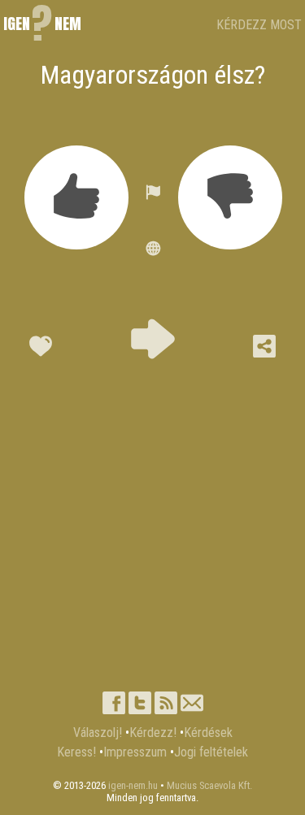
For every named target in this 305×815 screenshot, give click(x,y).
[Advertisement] (152, 518)
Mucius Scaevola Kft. (209, 785)
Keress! (76, 752)
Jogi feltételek (211, 752)
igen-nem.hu (133, 785)
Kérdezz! (152, 732)
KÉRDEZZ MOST (259, 25)
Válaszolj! (97, 732)
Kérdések (208, 732)
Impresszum (135, 752)
